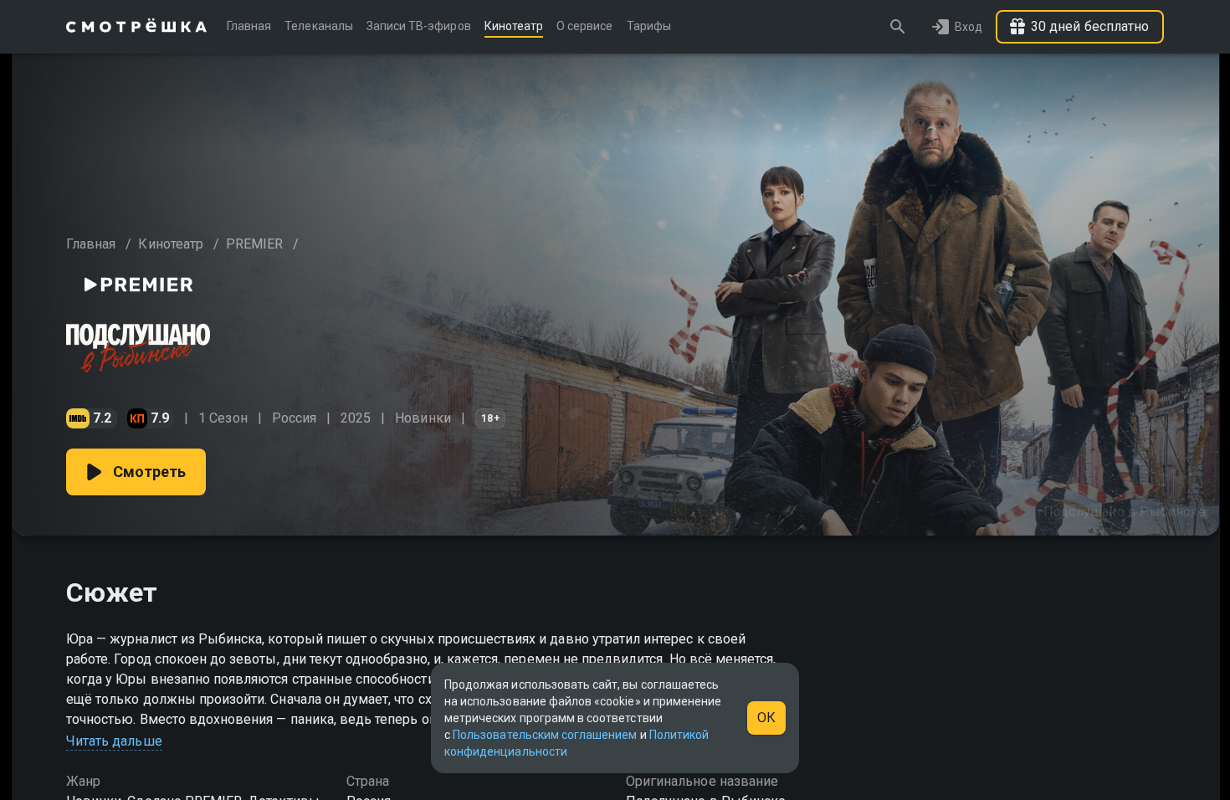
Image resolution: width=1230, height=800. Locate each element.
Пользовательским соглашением (545, 734)
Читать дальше (114, 741)
